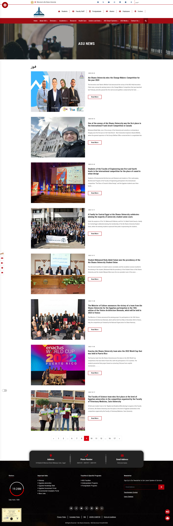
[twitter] (103, 2)
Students (64, 11)
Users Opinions (128, 497)
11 (96, 438)
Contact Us (135, 21)
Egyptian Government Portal (47, 488)
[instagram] (114, 2)
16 (110, 438)
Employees (126, 11)
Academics (63, 21)
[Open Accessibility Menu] (5, 5)
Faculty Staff (79, 11)
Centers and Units (95, 21)
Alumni (111, 11)
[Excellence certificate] (11, 515)
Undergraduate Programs (90, 483)
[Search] (145, 21)
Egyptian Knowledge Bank (46, 486)
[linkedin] (120, 2)
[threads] (131, 2)
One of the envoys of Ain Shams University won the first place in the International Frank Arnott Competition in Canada (114, 124)
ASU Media (124, 21)
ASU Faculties (86, 480)
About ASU (43, 21)
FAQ (84, 517)
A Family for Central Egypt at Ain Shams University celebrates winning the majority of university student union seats (113, 215)
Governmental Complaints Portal (48, 491)
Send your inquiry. (122, 463)
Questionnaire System (131, 492)
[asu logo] (39, 11)
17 (114, 438)
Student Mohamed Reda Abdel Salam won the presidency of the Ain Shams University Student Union (114, 261)
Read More (94, 97)
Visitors (140, 11)
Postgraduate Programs (89, 486)
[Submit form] (161, 487)
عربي (137, 2)
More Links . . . (43, 493)
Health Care (82, 21)
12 (101, 438)
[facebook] (98, 2)
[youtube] (109, 2)
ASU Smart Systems (110, 21)
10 (91, 438)
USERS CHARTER (94, 517)
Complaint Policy (74, 517)
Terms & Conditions (110, 517)
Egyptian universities (44, 483)
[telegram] (125, 2)
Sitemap (41, 480)
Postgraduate (96, 11)
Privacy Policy (61, 517)
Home (35, 21)
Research (73, 21)
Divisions (53, 21)
